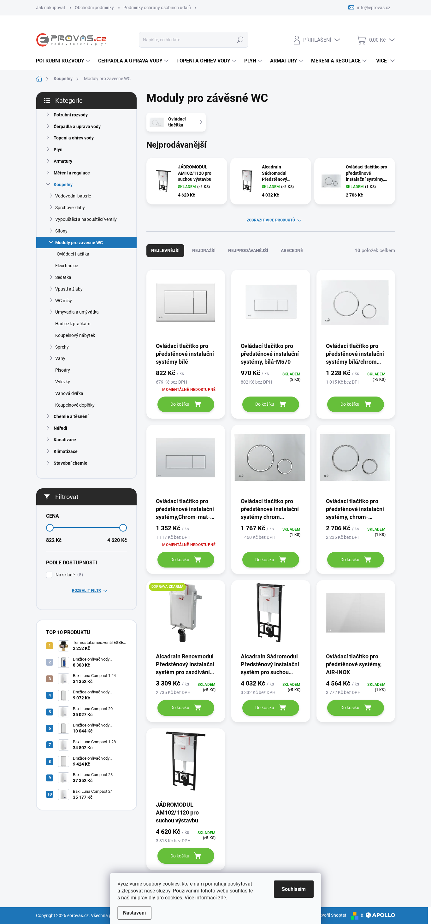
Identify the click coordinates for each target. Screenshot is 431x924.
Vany (60, 358)
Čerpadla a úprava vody (77, 126)
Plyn (58, 149)
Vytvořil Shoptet (330, 915)
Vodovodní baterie (73, 195)
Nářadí (60, 428)
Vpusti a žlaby (69, 288)
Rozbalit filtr (86, 590)
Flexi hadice (66, 265)
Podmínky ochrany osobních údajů (157, 7)
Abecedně (292, 250)
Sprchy (62, 347)
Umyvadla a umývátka (77, 312)
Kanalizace (65, 439)
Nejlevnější (165, 250)
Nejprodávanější (248, 250)
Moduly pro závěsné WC (79, 242)
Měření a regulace (72, 172)
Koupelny (63, 184)
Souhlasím (294, 889)
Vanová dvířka (69, 393)
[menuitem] (64, 60)
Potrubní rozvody (71, 114)
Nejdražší (204, 250)
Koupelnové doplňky (75, 405)
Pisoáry (62, 370)
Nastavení (134, 913)
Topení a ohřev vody (74, 137)
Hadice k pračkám (72, 323)
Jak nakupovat (50, 7)
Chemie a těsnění (71, 416)
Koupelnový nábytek (75, 335)
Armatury (63, 161)
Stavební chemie (70, 463)
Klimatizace (66, 451)
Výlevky (62, 381)
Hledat (240, 39)
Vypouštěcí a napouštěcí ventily (86, 219)
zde (222, 898)
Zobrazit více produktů (271, 220)
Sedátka (63, 277)
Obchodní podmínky (94, 7)
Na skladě (68, 575)
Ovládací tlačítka (73, 253)
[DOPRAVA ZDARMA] (186, 616)
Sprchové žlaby (70, 207)
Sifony (61, 230)
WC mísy (63, 300)
